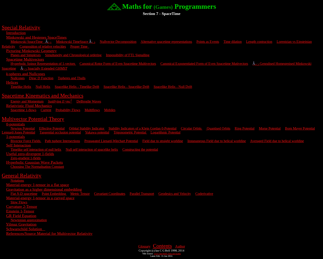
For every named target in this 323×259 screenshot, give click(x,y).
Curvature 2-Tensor (21, 206)
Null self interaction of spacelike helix (92, 149)
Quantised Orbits (218, 128)
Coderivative (204, 194)
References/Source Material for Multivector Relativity (49, 233)
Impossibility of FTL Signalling (127, 55)
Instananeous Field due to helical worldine (216, 141)
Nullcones (18, 78)
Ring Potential (244, 128)
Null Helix (43, 87)
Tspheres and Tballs (71, 78)
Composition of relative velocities (43, 46)
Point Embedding (54, 194)
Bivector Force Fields (26, 141)
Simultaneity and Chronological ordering (73, 55)
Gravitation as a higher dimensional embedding (44, 189)
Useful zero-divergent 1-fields (30, 154)
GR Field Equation (21, 216)
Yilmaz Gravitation (21, 224)
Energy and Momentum (27, 101)
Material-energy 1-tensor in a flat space (37, 185)
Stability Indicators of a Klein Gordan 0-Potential (142, 128)
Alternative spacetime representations (166, 41)
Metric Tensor (80, 194)
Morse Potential (270, 128)
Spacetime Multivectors (25, 59)
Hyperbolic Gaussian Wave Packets (34, 162)
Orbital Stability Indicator (87, 128)
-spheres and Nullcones (25, 74)
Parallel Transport (142, 194)
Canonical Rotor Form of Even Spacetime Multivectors (118, 63)
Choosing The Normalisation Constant (37, 166)
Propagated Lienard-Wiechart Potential (111, 141)
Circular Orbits (191, 128)
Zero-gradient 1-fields (26, 158)
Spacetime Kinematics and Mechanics (42, 95)
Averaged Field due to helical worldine (277, 141)
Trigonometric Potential (130, 132)
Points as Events (207, 41)
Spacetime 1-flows (23, 110)
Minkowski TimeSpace (75, 41)
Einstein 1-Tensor (20, 211)
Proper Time (79, 46)
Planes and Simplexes (26, 55)
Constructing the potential (140, 149)
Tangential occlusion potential (60, 132)
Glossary (144, 246)
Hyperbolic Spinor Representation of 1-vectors (43, 63)
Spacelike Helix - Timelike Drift (77, 87)
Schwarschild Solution (25, 229)
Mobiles (109, 110)
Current (46, 110)
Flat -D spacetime (24, 194)
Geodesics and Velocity (174, 194)
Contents (162, 246)
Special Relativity (21, 27)
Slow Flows (19, 202)
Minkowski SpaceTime (31, 41)
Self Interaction (18, 145)
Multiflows (92, 110)
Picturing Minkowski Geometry (31, 51)
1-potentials (15, 136)
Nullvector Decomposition (118, 41)
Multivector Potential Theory (33, 119)
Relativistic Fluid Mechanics (29, 105)
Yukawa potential (97, 132)
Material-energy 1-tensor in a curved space (40, 198)
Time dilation (232, 41)
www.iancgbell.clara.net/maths (167, 253)
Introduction (16, 33)
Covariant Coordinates (109, 194)
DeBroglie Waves (88, 101)
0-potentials (15, 124)
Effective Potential (52, 128)
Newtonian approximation (29, 220)
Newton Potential (23, 128)
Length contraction (259, 41)
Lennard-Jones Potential (18, 132)
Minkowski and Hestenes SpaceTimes (36, 37)
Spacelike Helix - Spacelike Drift (126, 87)
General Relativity (21, 175)
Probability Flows (68, 110)
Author (180, 246)
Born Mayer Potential (300, 128)
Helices (12, 82)
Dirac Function (41, 78)
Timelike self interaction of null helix (36, 149)
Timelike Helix (21, 87)
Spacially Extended (43, 68)
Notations (17, 180)
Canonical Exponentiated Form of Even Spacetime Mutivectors (204, 63)
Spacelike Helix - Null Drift (173, 87)
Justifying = (60, 101)
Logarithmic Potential (165, 132)
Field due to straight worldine (162, 141)
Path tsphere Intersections (62, 141)
